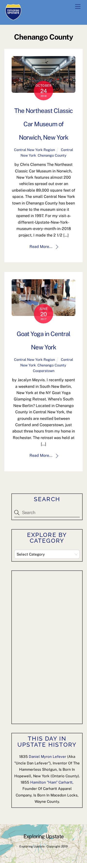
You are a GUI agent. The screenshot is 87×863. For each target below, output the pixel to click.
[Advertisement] (50, 646)
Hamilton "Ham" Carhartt (51, 782)
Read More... (40, 246)
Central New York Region (34, 150)
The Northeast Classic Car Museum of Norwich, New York (43, 124)
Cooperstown (43, 371)
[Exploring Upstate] (13, 18)
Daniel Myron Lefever (47, 756)
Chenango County (52, 155)
